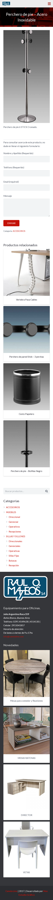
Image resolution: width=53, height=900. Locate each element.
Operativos (14, 526)
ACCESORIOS (19, 231)
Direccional (14, 517)
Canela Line (11, 891)
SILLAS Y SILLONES (15, 536)
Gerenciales (14, 546)
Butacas (13, 560)
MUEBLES (11, 512)
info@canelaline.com (13, 636)
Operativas (14, 551)
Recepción (14, 565)
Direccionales (15, 541)
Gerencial (13, 522)
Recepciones (15, 531)
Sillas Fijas (14, 555)
